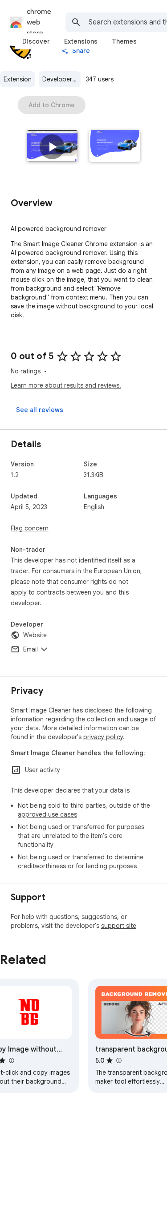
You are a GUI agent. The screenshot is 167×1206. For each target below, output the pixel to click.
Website (35, 635)
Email (30, 649)
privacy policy (103, 737)
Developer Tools (61, 79)
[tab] (36, 41)
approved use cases (47, 814)
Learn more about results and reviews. (66, 385)
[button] (52, 147)
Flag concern (30, 528)
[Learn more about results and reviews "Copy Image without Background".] (11, 1060)
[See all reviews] (40, 410)
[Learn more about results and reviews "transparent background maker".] (118, 1060)
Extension (18, 79)
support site (118, 926)
